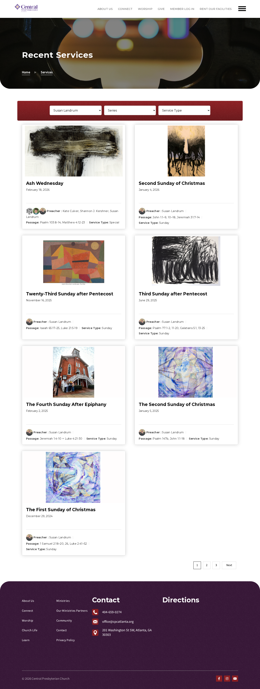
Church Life (29, 630)
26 (66, 543)
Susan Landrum (173, 211)
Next (229, 565)
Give (161, 9)
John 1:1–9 (159, 217)
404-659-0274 (112, 612)
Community (64, 621)
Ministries (63, 601)
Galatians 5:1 (188, 328)
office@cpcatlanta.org (118, 621)
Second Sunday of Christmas (172, 183)
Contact (61, 630)
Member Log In (182, 9)
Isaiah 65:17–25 (50, 328)
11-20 (175, 328)
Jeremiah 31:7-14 (188, 217)
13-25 (201, 328)
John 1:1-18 (177, 438)
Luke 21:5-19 (69, 328)
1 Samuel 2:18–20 (52, 543)
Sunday (164, 223)
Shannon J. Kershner (94, 211)
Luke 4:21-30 (73, 438)
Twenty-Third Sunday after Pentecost (69, 294)
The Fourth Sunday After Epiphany (66, 404)
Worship (145, 9)
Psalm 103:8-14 (50, 222)
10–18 (172, 217)
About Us (105, 9)
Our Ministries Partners (72, 611)
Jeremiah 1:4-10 (50, 438)
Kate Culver (71, 211)
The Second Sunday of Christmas (177, 404)
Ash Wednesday (44, 183)
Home (26, 72)
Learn (26, 640)
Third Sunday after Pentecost (173, 294)
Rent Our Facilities (216, 9)
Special (114, 222)
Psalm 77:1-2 (161, 328)
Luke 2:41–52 (78, 543)
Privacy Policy (65, 640)
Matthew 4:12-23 (73, 222)
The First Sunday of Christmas (61, 509)
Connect (125, 9)
